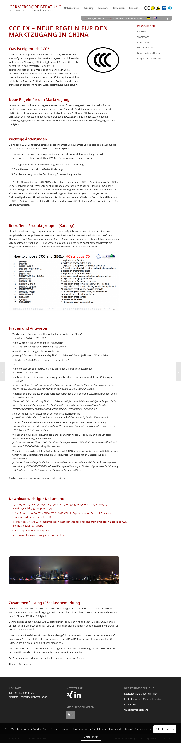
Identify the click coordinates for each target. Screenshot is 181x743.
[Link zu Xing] (161, 18)
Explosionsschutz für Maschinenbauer (144, 699)
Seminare (142, 31)
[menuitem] (71, 8)
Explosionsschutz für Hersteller (140, 693)
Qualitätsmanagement (136, 709)
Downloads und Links (148, 53)
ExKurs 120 (143, 42)
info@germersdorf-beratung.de (127, 18)
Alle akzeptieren (165, 729)
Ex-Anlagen (130, 704)
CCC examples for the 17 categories (30, 530)
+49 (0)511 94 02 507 (23, 693)
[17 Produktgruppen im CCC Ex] (64, 281)
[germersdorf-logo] (35, 8)
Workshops (143, 36)
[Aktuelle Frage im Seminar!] (2, 371)
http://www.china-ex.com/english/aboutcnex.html (38, 535)
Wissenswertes (145, 47)
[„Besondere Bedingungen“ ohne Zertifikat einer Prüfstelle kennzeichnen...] (178, 371)
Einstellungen (91, 736)
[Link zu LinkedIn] (167, 18)
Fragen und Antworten (149, 58)
